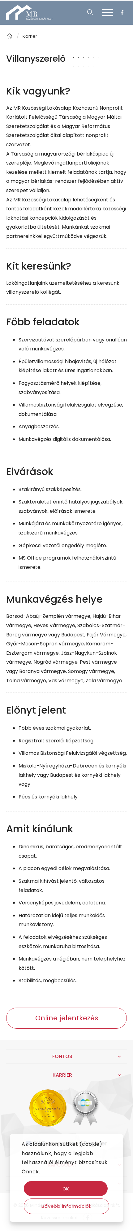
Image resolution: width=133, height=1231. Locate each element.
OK (66, 1188)
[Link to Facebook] (122, 12)
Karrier (30, 36)
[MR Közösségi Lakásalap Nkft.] (9, 36)
